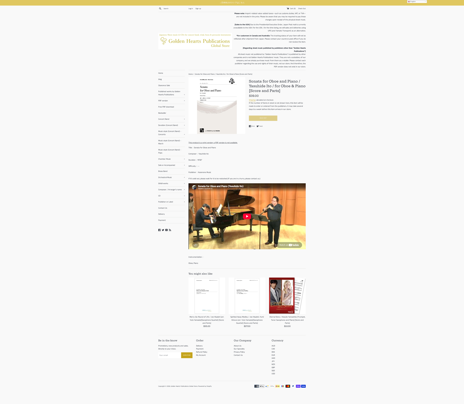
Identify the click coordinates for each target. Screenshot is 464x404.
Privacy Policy (239, 352)
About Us (237, 345)
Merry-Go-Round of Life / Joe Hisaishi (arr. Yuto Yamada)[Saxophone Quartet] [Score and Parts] (207, 320)
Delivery (161, 214)
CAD (273, 348)
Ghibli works (171, 183)
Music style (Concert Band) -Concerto (171, 133)
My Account (201, 355)
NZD (273, 364)
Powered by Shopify (205, 386)
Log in (190, 8)
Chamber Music (171, 159)
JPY (273, 361)
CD (171, 195)
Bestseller (162, 113)
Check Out (302, 8)
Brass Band (162, 171)
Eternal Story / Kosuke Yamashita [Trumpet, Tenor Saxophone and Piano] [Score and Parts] (287, 320)
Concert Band (171, 119)
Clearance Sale (164, 85)
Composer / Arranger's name (171, 189)
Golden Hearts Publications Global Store (184, 386)
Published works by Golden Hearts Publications (171, 93)
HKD (273, 358)
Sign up (198, 8)
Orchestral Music (171, 177)
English (413, 1)
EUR (273, 355)
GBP (273, 367)
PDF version (171, 100)
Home (160, 73)
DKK (273, 352)
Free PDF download (166, 107)
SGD (273, 370)
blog (160, 79)
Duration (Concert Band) (171, 125)
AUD (273, 345)
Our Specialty (239, 348)
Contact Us (162, 208)
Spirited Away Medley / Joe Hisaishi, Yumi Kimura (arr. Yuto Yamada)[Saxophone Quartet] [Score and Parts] (247, 320)
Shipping (252, 100)
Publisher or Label (171, 201)
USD (273, 373)
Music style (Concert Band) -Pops (169, 151)
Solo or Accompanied (171, 165)
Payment (162, 220)
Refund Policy (201, 352)
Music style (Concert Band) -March (169, 142)
